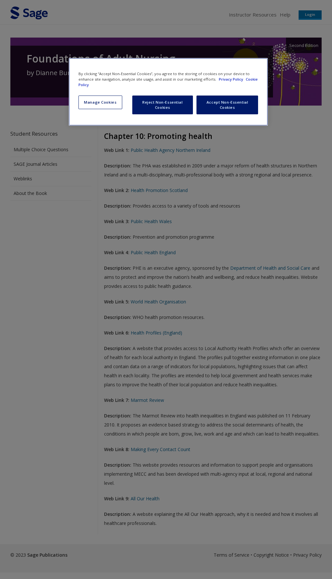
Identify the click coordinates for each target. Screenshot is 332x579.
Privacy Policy (231, 79)
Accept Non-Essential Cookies (227, 105)
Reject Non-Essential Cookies (162, 105)
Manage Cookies (100, 102)
